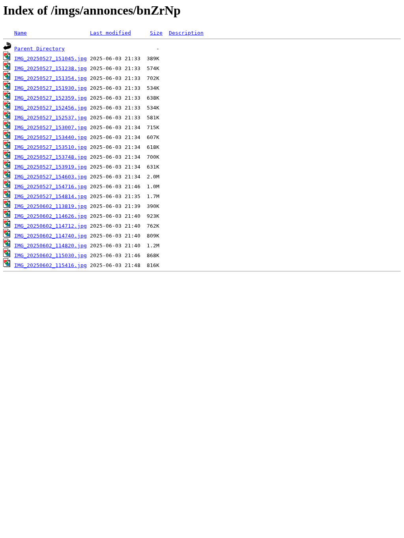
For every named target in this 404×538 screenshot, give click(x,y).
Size (156, 33)
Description (186, 33)
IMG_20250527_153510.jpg (50, 147)
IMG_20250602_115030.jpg (50, 255)
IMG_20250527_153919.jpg (50, 167)
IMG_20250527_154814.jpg (50, 196)
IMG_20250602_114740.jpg (50, 236)
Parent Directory (39, 49)
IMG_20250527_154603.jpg (50, 177)
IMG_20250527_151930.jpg (50, 88)
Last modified (110, 33)
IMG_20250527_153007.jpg (50, 127)
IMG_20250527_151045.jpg (50, 58)
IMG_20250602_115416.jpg (50, 265)
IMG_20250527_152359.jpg (50, 98)
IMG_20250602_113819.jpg (50, 206)
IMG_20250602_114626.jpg (50, 216)
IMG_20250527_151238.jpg (50, 68)
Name (20, 33)
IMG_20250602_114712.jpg (50, 226)
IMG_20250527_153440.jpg (50, 137)
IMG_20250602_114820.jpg (50, 246)
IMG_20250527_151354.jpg (50, 78)
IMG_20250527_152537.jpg (50, 118)
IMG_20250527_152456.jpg (50, 108)
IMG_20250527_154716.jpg (50, 186)
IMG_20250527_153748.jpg (50, 157)
